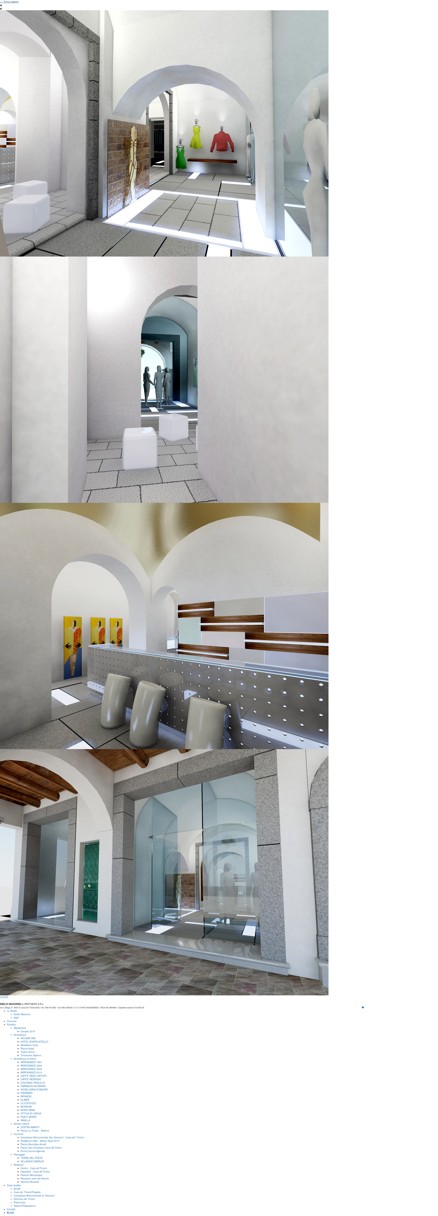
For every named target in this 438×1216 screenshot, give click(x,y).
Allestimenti (20, 1028)
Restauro (19, 1164)
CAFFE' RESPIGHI (31, 1079)
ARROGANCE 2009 (31, 1069)
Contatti (11, 1209)
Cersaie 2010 (28, 1031)
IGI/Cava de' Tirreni (24, 1199)
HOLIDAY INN (28, 1038)
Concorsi (11, 1021)
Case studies (14, 1185)
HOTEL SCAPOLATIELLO (34, 1041)
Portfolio (11, 1024)
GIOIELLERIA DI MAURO (34, 1089)
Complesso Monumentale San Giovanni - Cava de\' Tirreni (52, 1137)
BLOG (10, 1212)
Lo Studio (12, 1010)
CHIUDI (4, 997)
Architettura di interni (25, 1058)
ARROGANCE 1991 (31, 1062)
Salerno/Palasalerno (25, 1205)
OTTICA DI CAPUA (31, 1113)
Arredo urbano (21, 1123)
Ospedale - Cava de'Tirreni (35, 1171)
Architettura (20, 1034)
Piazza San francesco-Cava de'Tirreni (41, 1147)
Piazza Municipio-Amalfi (33, 1144)
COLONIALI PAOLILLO (33, 1082)
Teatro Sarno (28, 1052)
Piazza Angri (27, 1048)
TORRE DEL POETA (32, 1158)
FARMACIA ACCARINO (33, 1086)
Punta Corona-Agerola (33, 1151)
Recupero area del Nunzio (35, 1178)
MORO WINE (28, 1110)
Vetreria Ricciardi (30, 1182)
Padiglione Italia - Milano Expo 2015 (40, 1140)
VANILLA (25, 1120)
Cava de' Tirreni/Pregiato (27, 1192)
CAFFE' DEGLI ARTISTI (34, 1075)
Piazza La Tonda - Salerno (35, 1130)
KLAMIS (25, 1099)
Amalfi (17, 1188)
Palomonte (19, 1202)
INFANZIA (26, 1096)
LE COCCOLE (28, 1103)
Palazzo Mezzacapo (31, 1175)
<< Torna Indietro (9, 1)
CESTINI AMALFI (30, 1127)
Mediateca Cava (29, 1045)
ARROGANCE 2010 (31, 1072)
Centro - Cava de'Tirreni (34, 1168)
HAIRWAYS (27, 1093)
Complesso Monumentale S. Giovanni (34, 1195)
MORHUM (26, 1106)
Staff (16, 1017)
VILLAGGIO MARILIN (32, 1161)
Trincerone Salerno (31, 1055)
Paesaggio (19, 1154)
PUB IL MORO (28, 1117)
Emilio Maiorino (22, 1014)
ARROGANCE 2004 (31, 1065)
